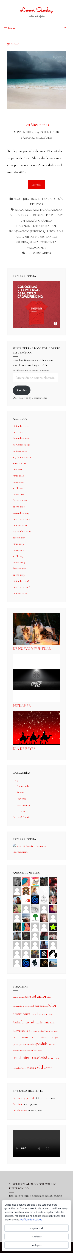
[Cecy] (26, 881)
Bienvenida (23, 786)
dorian (39, 215)
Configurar (36, 1245)
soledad (41, 1057)
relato (34, 1050)
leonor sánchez (38, 1031)
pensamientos (27, 1044)
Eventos (21, 792)
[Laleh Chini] (17, 881)
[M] (17, 962)
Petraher (22, 706)
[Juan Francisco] (35, 953)
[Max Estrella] (53, 944)
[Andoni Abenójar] (53, 908)
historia (44, 1022)
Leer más (38, 183)
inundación (19, 231)
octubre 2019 (20, 525)
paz (56, 1037)
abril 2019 (18, 556)
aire (28, 210)
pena (15, 1044)
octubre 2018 (20, 593)
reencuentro (17, 1050)
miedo (29, 237)
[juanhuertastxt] (35, 962)
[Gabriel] (26, 962)
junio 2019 (18, 543)
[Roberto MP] (53, 890)
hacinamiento (28, 226)
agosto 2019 (19, 537)
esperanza (47, 1014)
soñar (51, 1058)
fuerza (37, 1023)
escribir (36, 1014)
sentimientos (24, 1057)
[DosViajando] (44, 890)
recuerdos (51, 1044)
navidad (32, 1038)
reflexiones (26, 1050)
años (49, 997)
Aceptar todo (36, 1228)
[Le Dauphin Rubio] (53, 935)
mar (19, 1038)
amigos (22, 996)
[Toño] (17, 899)
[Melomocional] (53, 962)
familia (16, 1022)
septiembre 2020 (22, 457)
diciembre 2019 (21, 512)
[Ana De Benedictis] (17, 917)
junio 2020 (18, 475)
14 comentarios (38, 253)
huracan (48, 226)
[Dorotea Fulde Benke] (44, 917)
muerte (25, 1037)
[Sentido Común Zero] (17, 890)
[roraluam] (44, 935)
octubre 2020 (20, 450)
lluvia (51, 231)
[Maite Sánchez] (26, 908)
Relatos (36, 204)
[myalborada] (26, 917)
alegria (15, 996)
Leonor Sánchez (37, 10)
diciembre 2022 (21, 426)
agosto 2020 (19, 463)
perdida (22, 242)
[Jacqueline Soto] (53, 899)
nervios (38, 1038)
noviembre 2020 (21, 444)
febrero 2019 (20, 568)
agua (19, 210)
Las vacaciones (36, 124)
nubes (39, 237)
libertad (47, 1031)
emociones (21, 1013)
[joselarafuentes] (17, 935)
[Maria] (17, 953)
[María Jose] (44, 908)
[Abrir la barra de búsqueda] (65, 27)
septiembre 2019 (22, 531)
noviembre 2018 (21, 587)
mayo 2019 (18, 550)
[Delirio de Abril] (26, 899)
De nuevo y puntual (32, 649)
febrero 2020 (20, 500)
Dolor (26, 215)
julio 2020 (18, 469)
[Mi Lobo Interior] (53, 953)
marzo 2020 (19, 494)
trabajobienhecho (19, 1068)
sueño (57, 1058)
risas (40, 1050)
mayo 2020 (18, 481)
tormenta (48, 242)
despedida (40, 1005)
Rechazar (36, 1236)
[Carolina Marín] (53, 917)
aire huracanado (47, 210)
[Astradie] (44, 953)
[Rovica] (26, 890)
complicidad (29, 1006)
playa (34, 242)
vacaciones (36, 248)
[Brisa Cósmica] (17, 926)
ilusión (52, 1023)
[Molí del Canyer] (44, 926)
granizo (45, 220)
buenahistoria (18, 1005)
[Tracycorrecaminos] (35, 926)
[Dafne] (35, 944)
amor (42, 996)
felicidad (27, 1022)
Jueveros (30, 199)
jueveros (37, 231)
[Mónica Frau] (53, 881)
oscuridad (50, 1038)
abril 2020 (18, 488)
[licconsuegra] (44, 944)
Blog (17, 199)
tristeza (31, 1068)
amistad (30, 996)
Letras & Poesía (50, 199)
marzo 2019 (19, 562)
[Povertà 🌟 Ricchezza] (53, 926)
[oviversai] (26, 935)
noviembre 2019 (21, 519)
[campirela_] (35, 890)
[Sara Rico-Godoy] (26, 926)
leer (29, 1030)
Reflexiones (23, 804)
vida (41, 1067)
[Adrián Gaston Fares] (17, 908)
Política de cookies (31, 1219)
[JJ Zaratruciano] (44, 962)
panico (51, 237)
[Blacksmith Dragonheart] (35, 908)
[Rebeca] (35, 881)
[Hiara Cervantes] (44, 881)
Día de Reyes (24, 749)
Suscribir (22, 390)
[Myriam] (26, 944)
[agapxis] (17, 944)
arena (15, 215)
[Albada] (35, 935)
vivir (49, 1068)
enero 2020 (19, 506)
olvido (43, 1037)
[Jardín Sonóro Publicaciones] (35, 917)
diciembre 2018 (21, 581)
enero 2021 (18, 432)
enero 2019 (19, 574)
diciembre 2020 (21, 438)
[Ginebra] (44, 899)
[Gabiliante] (35, 899)
